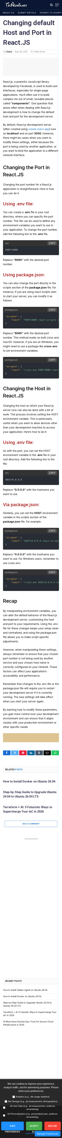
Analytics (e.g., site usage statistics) (33, 1096)
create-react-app (38, 129)
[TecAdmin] (16, 5)
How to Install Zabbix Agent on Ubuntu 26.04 (25, 990)
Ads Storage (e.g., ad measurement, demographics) (32, 1101)
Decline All (52, 1127)
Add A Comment (31, 824)
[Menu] (57, 5)
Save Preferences (12, 1127)
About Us (8, 13)
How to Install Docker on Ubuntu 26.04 (29, 781)
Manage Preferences (47, 1133)
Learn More (31, 1133)
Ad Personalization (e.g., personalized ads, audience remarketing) (32, 1115)
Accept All (34, 1127)
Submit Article (27, 13)
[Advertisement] (31, 872)
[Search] (51, 5)
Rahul (9, 52)
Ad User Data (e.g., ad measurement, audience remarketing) (32, 1107)
